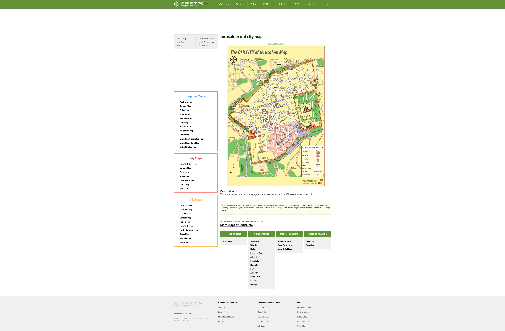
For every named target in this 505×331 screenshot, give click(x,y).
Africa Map (181, 45)
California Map (186, 205)
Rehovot (253, 280)
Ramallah (310, 245)
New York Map (186, 226)
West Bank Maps (285, 245)
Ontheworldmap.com (191, 319)
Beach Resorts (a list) (304, 307)
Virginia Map (185, 238)
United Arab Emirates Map (191, 138)
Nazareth (254, 265)
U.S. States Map (263, 321)
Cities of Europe (302, 326)
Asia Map (180, 42)
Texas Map (184, 234)
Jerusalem (254, 241)
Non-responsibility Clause (183, 313)
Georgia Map (185, 217)
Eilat (252, 269)
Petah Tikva (255, 276)
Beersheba (254, 261)
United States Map (188, 147)
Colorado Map (186, 209)
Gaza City (310, 241)
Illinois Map (185, 221)
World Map (224, 4)
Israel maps (227, 241)
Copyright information (226, 317)
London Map (185, 168)
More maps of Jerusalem (236, 225)
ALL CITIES (184, 188)
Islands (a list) (302, 317)
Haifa (252, 249)
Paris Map (184, 172)
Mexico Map (185, 126)
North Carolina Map (189, 230)
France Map (185, 114)
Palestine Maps (284, 241)
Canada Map (185, 106)
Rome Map (184, 176)
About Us (221, 307)
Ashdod (253, 257)
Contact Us (222, 321)
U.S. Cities (297, 4)
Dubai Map (185, 184)
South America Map (206, 42)
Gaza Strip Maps (285, 249)
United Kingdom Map (189, 143)
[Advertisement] (252, 22)
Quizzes (311, 4)
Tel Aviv (253, 245)
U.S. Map (266, 4)
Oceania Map (204, 45)
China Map (184, 110)
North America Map (206, 38)
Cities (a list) (262, 312)
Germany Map (186, 118)
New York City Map (188, 164)
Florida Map (185, 213)
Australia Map (186, 102)
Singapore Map (186, 130)
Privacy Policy (223, 312)
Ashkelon (254, 273)
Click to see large (276, 43)
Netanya (253, 284)
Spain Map (184, 134)
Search (327, 4)
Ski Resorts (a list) (303, 312)
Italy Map (184, 122)
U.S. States (281, 4)
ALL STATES (185, 242)
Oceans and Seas (303, 321)
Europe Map (181, 38)
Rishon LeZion (256, 253)
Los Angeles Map (187, 180)
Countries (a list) (263, 317)
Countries (240, 4)
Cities (253, 4)
